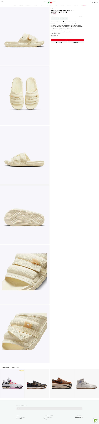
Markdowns (83, 5)
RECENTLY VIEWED (15, 367)
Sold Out (67, 39)
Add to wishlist (59, 42)
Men (56, 5)
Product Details (54, 35)
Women (62, 5)
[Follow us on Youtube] (81, 417)
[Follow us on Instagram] (78, 417)
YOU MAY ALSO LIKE (5, 367)
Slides (42, 5)
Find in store (75, 42)
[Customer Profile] (94, 2)
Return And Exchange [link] (48, 417)
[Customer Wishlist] (92, 2)
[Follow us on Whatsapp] (80, 417)
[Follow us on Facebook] (76, 417)
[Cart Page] (97, 2)
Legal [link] (45, 418)
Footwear (28, 5)
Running (35, 5)
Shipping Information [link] (48, 415)
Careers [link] (45, 419)
